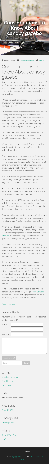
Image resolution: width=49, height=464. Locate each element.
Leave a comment (27, 60)
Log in (4, 439)
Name (5, 324)
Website (5, 334)
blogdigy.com (16, 456)
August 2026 (7, 410)
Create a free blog (10, 377)
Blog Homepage (9, 381)
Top (21, 451)
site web (5, 235)
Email (5, 329)
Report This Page (8, 304)
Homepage (7, 385)
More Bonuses (37, 291)
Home (41, 60)
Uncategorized (8, 422)
